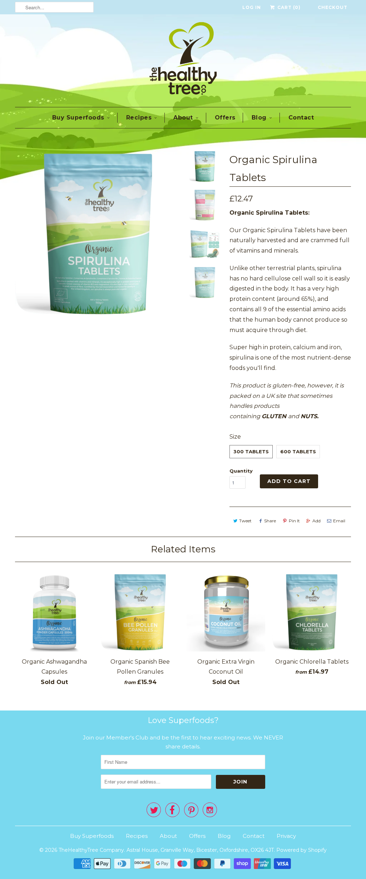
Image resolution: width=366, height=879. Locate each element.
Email (339, 520)
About (183, 117)
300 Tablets (251, 451)
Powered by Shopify (301, 850)
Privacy (286, 835)
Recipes (139, 117)
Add (316, 520)
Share (270, 520)
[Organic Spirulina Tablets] (98, 234)
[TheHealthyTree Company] (183, 60)
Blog (259, 117)
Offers (225, 117)
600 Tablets (298, 451)
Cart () (288, 7)
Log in (251, 7)
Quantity (241, 471)
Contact (301, 117)
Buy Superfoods (78, 117)
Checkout (332, 7)
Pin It (294, 520)
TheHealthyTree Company (91, 850)
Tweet (245, 520)
